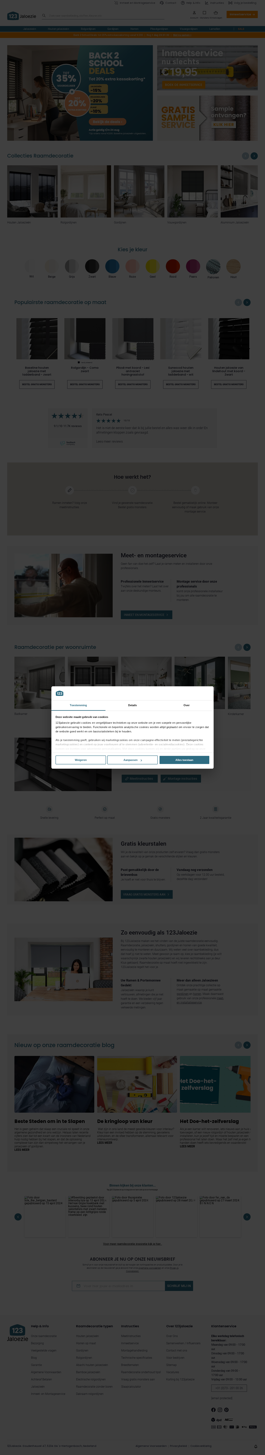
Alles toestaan (184, 759)
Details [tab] (132, 705)
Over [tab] (187, 705)
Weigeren (81, 759)
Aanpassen (130, 759)
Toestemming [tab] (78, 705)
